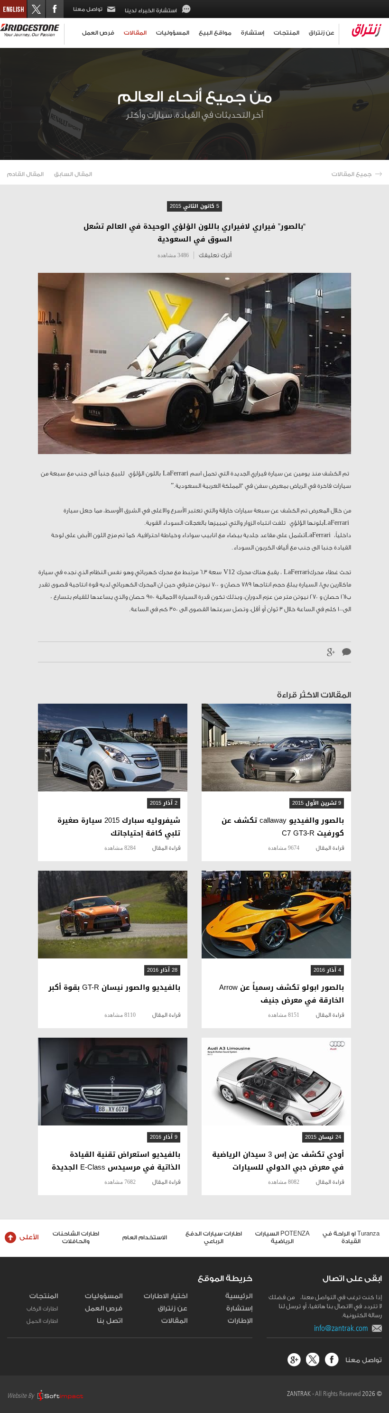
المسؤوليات (172, 32)
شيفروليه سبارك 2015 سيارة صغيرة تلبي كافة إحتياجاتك (118, 827)
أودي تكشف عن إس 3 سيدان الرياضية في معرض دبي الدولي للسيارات (278, 1161)
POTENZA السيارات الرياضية (282, 1237)
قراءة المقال (330, 848)
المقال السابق (73, 174)
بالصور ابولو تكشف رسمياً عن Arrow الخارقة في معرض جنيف (281, 994)
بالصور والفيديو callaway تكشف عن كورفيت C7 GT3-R (283, 827)
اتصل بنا (109, 1321)
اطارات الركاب (42, 1308)
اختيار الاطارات (165, 1296)
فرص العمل (98, 32)
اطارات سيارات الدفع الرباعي (213, 1237)
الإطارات (240, 1321)
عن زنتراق (321, 32)
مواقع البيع (215, 32)
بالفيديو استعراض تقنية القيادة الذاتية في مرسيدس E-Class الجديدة (116, 1161)
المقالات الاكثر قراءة (314, 695)
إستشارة (252, 32)
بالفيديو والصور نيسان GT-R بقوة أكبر (114, 987)
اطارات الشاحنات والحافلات (76, 1237)
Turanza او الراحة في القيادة (351, 1237)
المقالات (135, 32)
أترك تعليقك (215, 255)
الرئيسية (238, 1296)
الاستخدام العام (144, 1237)
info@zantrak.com (343, 1328)
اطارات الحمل (42, 1321)
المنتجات (286, 32)
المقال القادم (25, 174)
